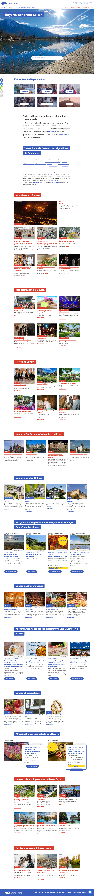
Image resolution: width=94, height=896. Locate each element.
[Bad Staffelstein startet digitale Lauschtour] (69, 402)
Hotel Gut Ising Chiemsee (53, 499)
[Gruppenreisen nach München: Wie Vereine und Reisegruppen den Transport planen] (47, 861)
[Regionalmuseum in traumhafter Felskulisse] (47, 260)
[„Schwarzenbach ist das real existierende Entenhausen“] (69, 233)
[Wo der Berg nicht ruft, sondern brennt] (35, 213)
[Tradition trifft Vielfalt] (24, 376)
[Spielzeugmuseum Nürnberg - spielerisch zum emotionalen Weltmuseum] (24, 260)
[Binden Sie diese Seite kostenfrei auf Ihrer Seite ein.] (1, 95)
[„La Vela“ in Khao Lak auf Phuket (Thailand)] (47, 818)
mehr (70, 208)
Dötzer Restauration (31, 658)
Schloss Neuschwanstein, (52, 162)
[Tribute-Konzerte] (69, 303)
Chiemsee (50, 174)
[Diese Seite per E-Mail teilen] (1, 91)
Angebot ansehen (11, 571)
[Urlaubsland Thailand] (69, 818)
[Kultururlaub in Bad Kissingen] (24, 402)
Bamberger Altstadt (63, 164)
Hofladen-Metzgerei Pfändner (32, 747)
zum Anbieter (31, 571)
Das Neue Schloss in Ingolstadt (78, 454)
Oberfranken (64, 135)
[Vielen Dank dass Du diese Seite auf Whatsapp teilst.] (1, 88)
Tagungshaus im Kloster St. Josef (13, 499)
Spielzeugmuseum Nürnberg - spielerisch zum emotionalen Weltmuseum (22, 268)
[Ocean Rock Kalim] (69, 791)
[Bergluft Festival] (24, 302)
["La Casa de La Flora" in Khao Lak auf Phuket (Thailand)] (24, 818)
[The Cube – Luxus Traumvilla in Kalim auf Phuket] (47, 791)
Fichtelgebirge (37, 182)
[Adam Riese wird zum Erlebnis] (69, 375)
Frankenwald (53, 166)
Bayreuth (49, 164)
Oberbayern (26, 176)
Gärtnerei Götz (8, 714)
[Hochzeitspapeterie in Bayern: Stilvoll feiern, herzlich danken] (24, 861)
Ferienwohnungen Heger (33, 552)
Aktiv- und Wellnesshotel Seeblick (79, 552)
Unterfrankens (56, 182)
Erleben (66, 7)
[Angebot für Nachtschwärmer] (24, 331)
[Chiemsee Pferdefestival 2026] (69, 331)
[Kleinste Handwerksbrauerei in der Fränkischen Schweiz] (69, 260)
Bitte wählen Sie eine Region (40, 58)
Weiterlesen (17, 315)
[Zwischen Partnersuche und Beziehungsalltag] (47, 302)
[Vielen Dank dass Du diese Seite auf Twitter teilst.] (1, 84)
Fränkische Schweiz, (50, 180)
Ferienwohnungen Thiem (11, 552)
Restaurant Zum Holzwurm (11, 658)
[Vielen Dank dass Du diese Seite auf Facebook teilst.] (1, 80)
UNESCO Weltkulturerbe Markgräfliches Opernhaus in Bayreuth (56, 455)
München (52, 132)
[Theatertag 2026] (47, 330)
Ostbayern (65, 166)
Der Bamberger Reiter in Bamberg (13, 454)
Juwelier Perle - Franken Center (55, 714)
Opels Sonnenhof (72, 607)
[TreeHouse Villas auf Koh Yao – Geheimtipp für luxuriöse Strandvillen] (24, 791)
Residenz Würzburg (31, 454)
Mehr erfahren (7, 509)
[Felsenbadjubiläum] (47, 375)
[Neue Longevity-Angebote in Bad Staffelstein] (47, 402)
